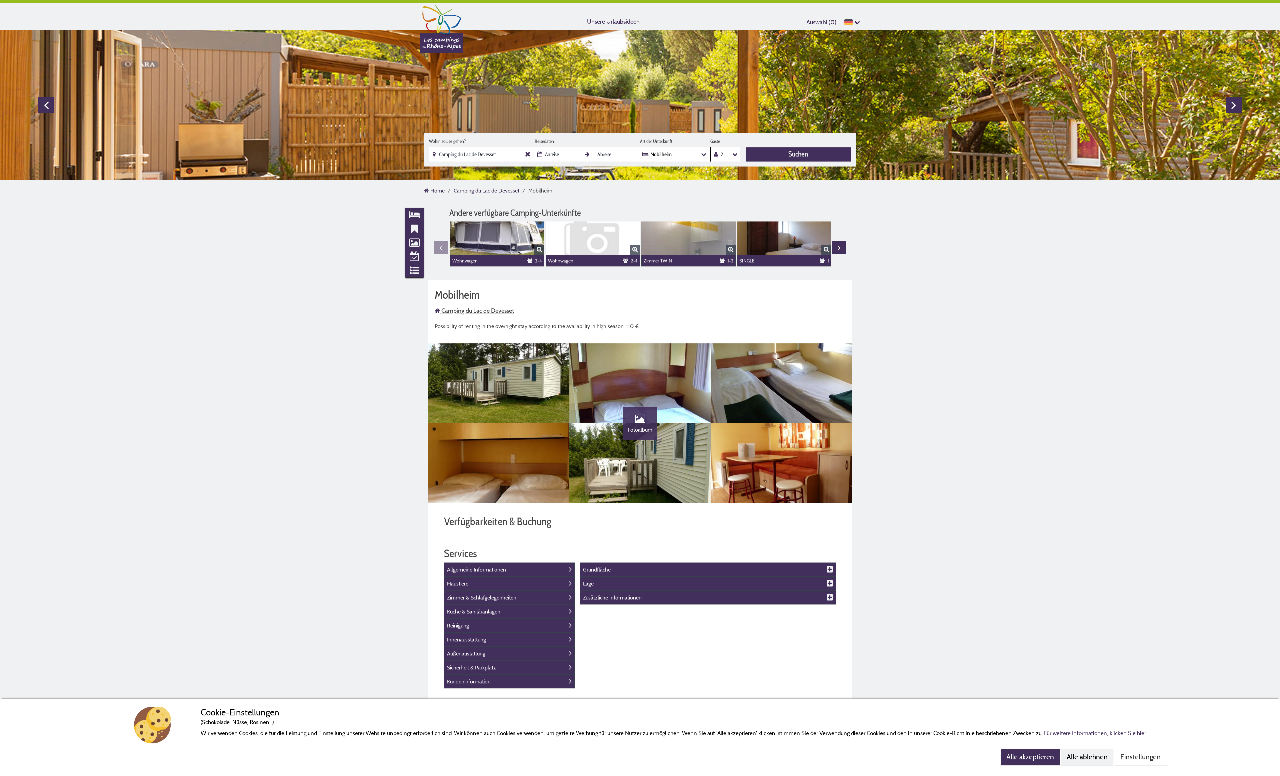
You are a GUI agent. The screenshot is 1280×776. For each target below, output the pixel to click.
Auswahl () (821, 22)
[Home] (441, 18)
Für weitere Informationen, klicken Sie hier (1095, 732)
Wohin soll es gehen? (447, 141)
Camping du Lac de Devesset (477, 310)
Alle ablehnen (1087, 756)
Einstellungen (1141, 756)
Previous (46, 105)
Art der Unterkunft (656, 141)
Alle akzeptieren (1030, 756)
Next (1234, 105)
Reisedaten (544, 141)
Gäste (715, 141)
